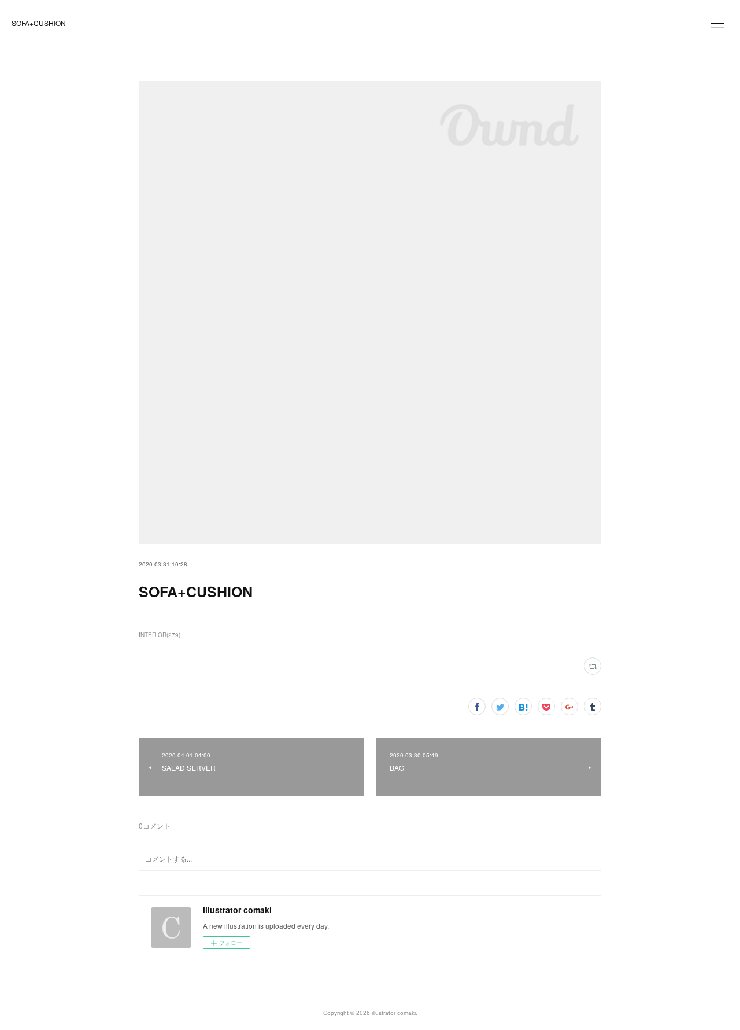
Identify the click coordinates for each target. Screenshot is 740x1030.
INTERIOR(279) (159, 635)
